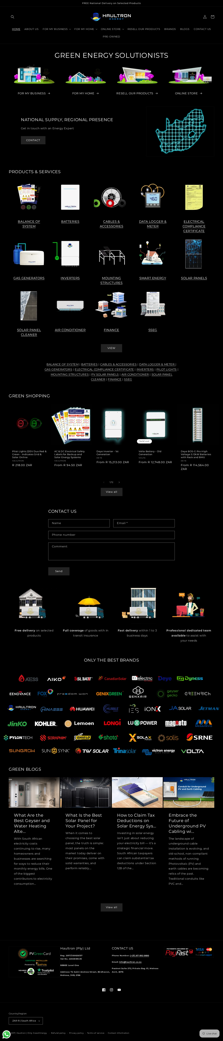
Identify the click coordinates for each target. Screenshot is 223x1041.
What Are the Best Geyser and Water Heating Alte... (32, 823)
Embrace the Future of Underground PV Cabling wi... (187, 823)
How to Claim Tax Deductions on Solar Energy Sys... (136, 820)
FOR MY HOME (83, 93)
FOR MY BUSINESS (32, 93)
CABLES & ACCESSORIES (118, 364)
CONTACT (33, 140)
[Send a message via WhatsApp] (6, 1034)
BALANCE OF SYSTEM (63, 364)
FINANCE (111, 330)
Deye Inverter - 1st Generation (107, 453)
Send (59, 571)
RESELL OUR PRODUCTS (134, 93)
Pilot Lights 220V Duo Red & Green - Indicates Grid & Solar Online (29, 454)
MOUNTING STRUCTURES (70, 374)
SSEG (152, 330)
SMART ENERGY (152, 278)
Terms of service (95, 1033)
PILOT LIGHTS (166, 369)
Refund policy (58, 1033)
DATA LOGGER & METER (157, 364)
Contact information (118, 1033)
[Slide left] (104, 482)
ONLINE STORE (186, 93)
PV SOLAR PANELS (105, 374)
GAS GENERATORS (28, 278)
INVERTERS (70, 278)
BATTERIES (70, 221)
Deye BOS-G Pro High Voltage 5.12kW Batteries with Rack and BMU (196, 454)
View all (111, 491)
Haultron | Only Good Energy (32, 1033)
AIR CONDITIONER (70, 330)
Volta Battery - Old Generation (150, 453)
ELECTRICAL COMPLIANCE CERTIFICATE (194, 226)
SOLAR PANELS (194, 278)
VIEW (111, 348)
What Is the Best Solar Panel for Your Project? (84, 820)
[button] (12, 17)
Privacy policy (76, 1033)
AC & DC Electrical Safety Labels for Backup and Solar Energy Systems (69, 454)
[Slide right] (119, 482)
